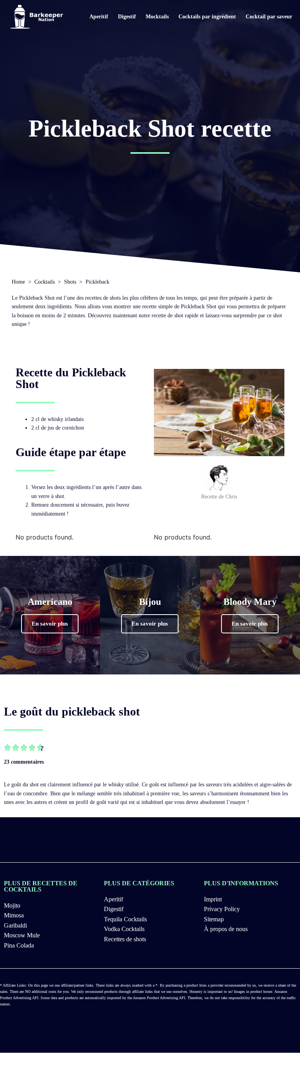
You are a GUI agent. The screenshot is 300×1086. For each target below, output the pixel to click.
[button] (50, 623)
